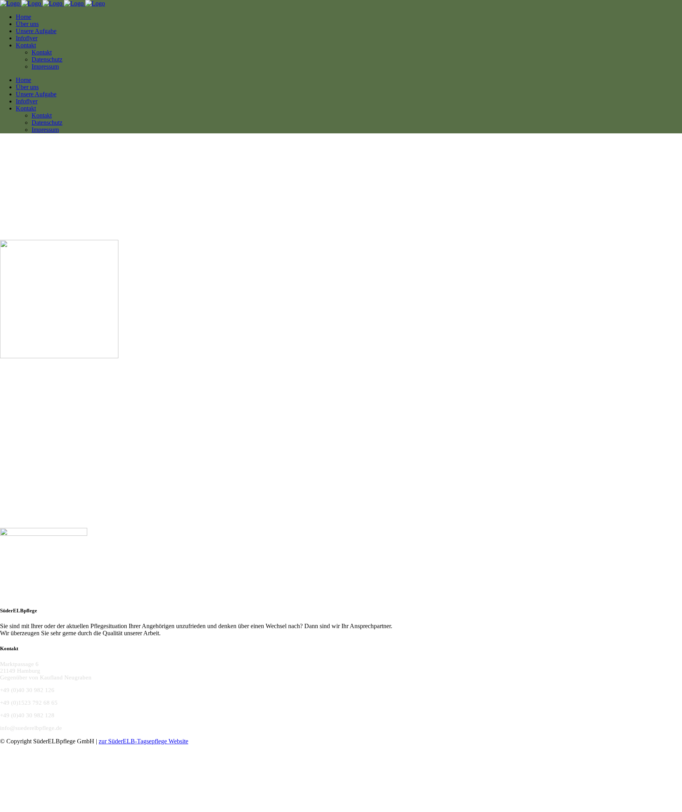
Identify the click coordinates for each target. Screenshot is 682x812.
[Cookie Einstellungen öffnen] (59, 808)
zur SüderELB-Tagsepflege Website (143, 741)
